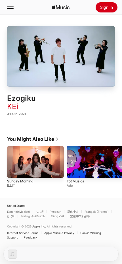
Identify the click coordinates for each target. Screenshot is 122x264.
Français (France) (97, 211)
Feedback (30, 237)
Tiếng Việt (57, 216)
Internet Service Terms (22, 232)
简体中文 (73, 211)
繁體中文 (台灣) (80, 216)
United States (16, 205)
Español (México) (18, 211)
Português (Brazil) (33, 216)
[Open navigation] (10, 7)
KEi (12, 106)
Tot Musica (75, 181)
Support (12, 237)
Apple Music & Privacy (59, 232)
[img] (61, 7)
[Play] (61, 56)
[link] (33, 139)
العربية (40, 211)
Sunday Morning (20, 181)
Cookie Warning (90, 232)
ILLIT (11, 185)
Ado (70, 185)
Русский (55, 211)
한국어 (11, 216)
